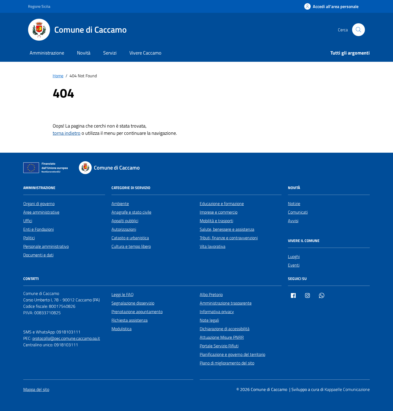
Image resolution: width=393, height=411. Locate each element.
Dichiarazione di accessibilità (224, 328)
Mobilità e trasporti (216, 220)
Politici (29, 238)
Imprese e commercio (218, 212)
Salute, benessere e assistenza (227, 229)
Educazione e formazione (222, 203)
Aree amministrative (41, 212)
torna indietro (66, 133)
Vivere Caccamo (145, 52)
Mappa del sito (36, 389)
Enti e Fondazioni (38, 229)
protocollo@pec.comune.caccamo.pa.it (66, 338)
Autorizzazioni (123, 229)
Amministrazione (47, 52)
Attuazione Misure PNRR (222, 337)
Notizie (294, 203)
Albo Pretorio (211, 294)
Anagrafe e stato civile (131, 212)
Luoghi (294, 256)
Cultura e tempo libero (131, 246)
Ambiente (120, 203)
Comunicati (298, 212)
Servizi (110, 52)
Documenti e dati (38, 255)
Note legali (209, 320)
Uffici (27, 220)
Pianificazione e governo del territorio (232, 354)
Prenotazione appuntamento (137, 311)
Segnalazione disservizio (132, 303)
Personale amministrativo (46, 246)
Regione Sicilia (39, 6)
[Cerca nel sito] (358, 29)
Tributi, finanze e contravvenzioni (229, 238)
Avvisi (293, 220)
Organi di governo (39, 203)
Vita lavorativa (212, 246)
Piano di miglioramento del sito (227, 363)
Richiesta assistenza (129, 320)
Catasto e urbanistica (130, 238)
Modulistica (121, 328)
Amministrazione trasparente (226, 303)
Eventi (293, 265)
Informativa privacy (217, 311)
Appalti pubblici (124, 220)
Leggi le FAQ (122, 294)
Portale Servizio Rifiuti (219, 346)
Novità (83, 52)
